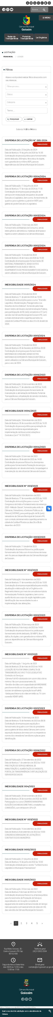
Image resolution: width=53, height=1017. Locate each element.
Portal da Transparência (26, 38)
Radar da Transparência (11, 38)
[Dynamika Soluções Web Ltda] (50, 1011)
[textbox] (26, 86)
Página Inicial (8, 56)
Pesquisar (13, 119)
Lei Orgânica (41, 37)
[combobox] (26, 87)
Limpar (28, 119)
